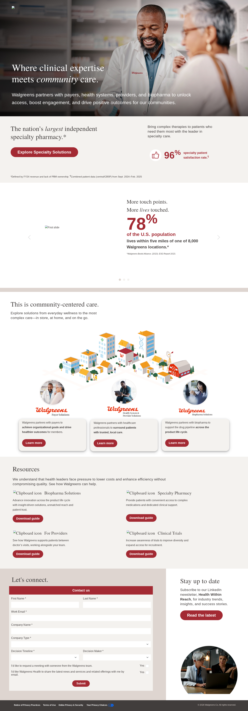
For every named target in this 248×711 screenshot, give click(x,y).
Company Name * (21, 624)
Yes (142, 665)
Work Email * (19, 611)
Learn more (34, 443)
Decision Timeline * (22, 651)
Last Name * (90, 598)
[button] (29, 237)
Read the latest (201, 615)
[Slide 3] (128, 279)
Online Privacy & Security (71, 705)
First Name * (18, 598)
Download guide (28, 518)
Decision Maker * (93, 651)
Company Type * (21, 638)
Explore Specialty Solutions (44, 152)
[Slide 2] (124, 279)
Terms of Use (49, 705)
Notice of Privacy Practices (27, 705)
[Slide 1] (120, 279)
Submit (81, 683)
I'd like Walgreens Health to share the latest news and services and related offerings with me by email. (67, 673)
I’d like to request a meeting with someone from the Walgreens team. (51, 665)
